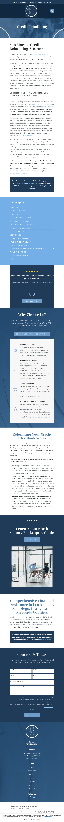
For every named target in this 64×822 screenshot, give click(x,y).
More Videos (32, 539)
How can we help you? (17, 687)
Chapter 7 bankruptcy (38, 104)
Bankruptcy (32, 774)
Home (32, 767)
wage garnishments (25, 135)
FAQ (32, 778)
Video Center (32, 785)
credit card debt (44, 147)
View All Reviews (32, 301)
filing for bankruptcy (38, 54)
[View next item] (34, 294)
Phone (12, 675)
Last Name (36, 670)
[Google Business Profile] (34, 797)
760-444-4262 (32, 744)
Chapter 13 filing (47, 107)
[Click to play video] (32, 567)
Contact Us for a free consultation (32, 334)
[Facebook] (30, 797)
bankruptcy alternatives (18, 173)
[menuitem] (15, 206)
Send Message (32, 715)
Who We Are (32, 771)
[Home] (31, 11)
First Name (13, 670)
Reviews (32, 781)
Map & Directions (32, 758)
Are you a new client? (16, 681)
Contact (32, 789)
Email (34, 675)
